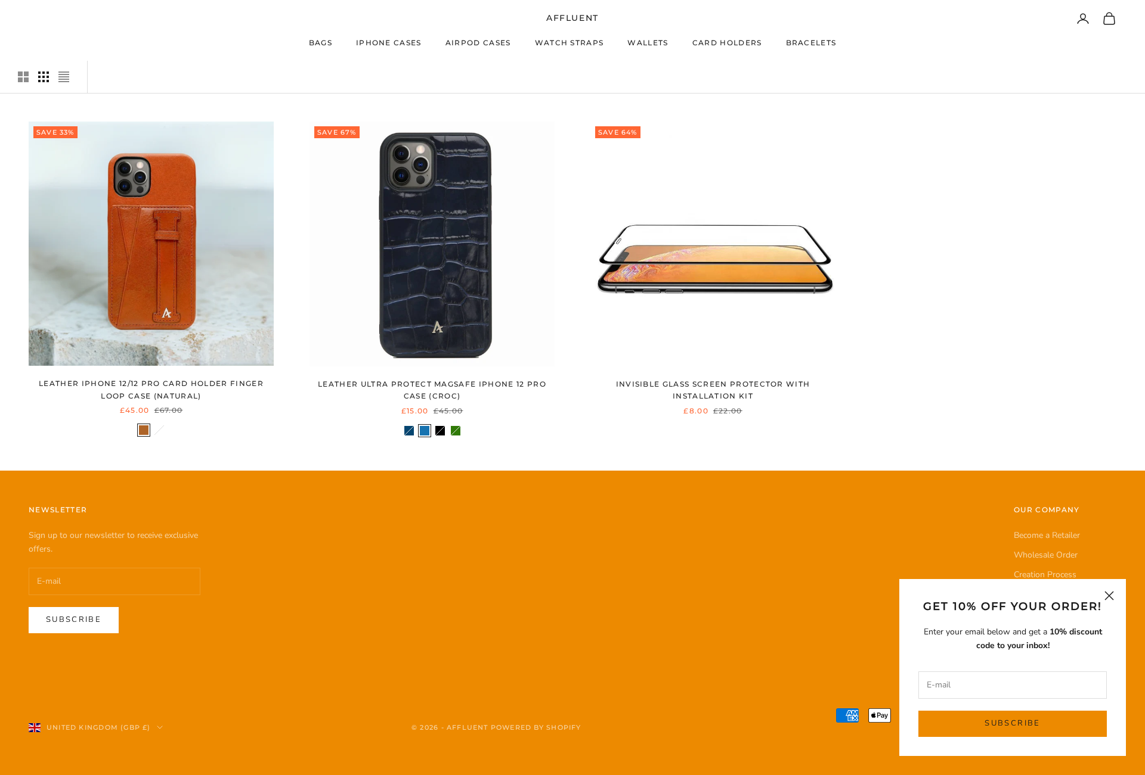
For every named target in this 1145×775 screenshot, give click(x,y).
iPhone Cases (389, 42)
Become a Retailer (1047, 535)
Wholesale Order (1046, 555)
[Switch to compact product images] (63, 77)
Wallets (647, 42)
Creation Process (1045, 574)
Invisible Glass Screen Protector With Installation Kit (713, 389)
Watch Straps (569, 42)
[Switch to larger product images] (23, 77)
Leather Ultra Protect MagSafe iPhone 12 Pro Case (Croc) (432, 389)
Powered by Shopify (536, 727)
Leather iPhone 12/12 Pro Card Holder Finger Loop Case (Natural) (151, 389)
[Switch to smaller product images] (43, 77)
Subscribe (1012, 723)
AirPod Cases (478, 42)
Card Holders (727, 42)
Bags (320, 42)
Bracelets (811, 42)
